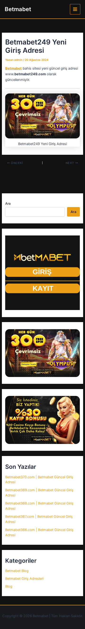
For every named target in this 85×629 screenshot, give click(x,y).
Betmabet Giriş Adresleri (24, 578)
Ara (8, 203)
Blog (8, 586)
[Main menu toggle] (75, 9)
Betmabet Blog (17, 571)
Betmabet (18, 9)
